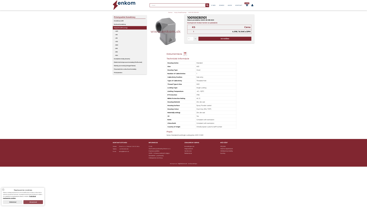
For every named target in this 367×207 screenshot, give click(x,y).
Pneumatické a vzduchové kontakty (125, 69)
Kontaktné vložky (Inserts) (122, 59)
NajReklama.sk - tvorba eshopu (187, 163)
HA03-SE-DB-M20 (193, 12)
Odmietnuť (12, 202)
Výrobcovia (188, 151)
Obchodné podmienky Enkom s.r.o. (160, 148)
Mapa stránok (188, 148)
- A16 (116, 38)
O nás (213, 5)
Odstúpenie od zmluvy (156, 158)
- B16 (116, 52)
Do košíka (225, 39)
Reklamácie (188, 153)
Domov (221, 5)
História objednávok (226, 148)
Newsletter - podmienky (156, 155)
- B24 (116, 55)
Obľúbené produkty (226, 151)
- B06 (116, 45)
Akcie (230, 5)
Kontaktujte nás (189, 146)
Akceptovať (33, 202)
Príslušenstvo (118, 72)
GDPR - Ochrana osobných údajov (159, 153)
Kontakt (238, 5)
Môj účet (223, 146)
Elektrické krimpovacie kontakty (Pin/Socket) (128, 62)
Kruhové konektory (120, 24)
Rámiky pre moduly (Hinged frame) (125, 65)
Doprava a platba (154, 151)
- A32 (116, 41)
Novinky (222, 153)
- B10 (116, 48)
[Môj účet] (252, 5)
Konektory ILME (119, 21)
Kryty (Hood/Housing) (180, 12)
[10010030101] (166, 31)
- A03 (116, 31)
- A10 (116, 34)
